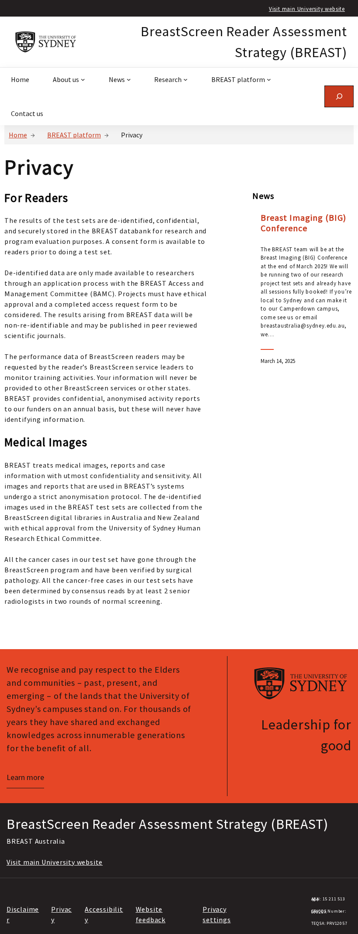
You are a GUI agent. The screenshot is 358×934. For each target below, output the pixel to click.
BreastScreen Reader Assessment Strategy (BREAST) (167, 824)
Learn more (25, 777)
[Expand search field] (339, 96)
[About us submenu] (83, 79)
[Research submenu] (185, 79)
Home (18, 134)
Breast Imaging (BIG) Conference (303, 222)
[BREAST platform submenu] (269, 79)
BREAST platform (74, 134)
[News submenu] (129, 79)
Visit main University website (307, 8)
